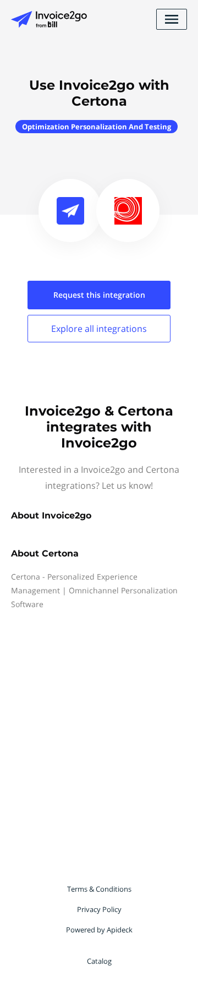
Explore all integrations (99, 329)
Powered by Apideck (99, 930)
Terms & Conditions (99, 889)
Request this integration (99, 295)
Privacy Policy (99, 909)
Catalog (99, 961)
